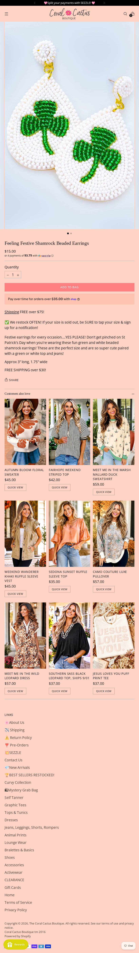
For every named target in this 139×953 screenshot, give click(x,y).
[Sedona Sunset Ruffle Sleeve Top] (69, 534)
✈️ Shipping (14, 729)
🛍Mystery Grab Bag (21, 789)
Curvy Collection (18, 782)
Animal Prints (15, 834)
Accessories (14, 864)
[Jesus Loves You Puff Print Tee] (113, 635)
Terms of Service (18, 902)
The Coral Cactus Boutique (46, 923)
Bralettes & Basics (19, 849)
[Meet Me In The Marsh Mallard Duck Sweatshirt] (113, 432)
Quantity (12, 266)
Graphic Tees (15, 804)
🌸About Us (14, 722)
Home (10, 894)
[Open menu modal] (6, 13)
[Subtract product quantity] (8, 274)
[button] (69, 255)
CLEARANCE (14, 879)
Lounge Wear (16, 842)
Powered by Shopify (18, 936)
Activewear (14, 872)
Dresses (11, 819)
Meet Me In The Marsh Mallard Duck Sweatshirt (112, 474)
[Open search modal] (125, 13)
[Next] (104, 3)
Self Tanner (14, 797)
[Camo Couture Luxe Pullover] (113, 534)
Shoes (10, 857)
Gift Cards (13, 887)
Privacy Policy (16, 909)
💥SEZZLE (13, 752)
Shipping (12, 311)
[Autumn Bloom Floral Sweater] (25, 432)
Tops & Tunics (16, 812)
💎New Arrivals (17, 767)
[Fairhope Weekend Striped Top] (69, 432)
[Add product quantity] (18, 274)
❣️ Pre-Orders (17, 745)
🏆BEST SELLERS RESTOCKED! (29, 774)
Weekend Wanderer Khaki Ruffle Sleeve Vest (22, 576)
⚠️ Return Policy (18, 737)
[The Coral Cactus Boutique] (69, 13)
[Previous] (34, 3)
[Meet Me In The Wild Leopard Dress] (25, 635)
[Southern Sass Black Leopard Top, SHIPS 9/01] (69, 635)
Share (14, 380)
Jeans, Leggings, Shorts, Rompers (32, 827)
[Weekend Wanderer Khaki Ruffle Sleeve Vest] (25, 534)
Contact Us (13, 759)
